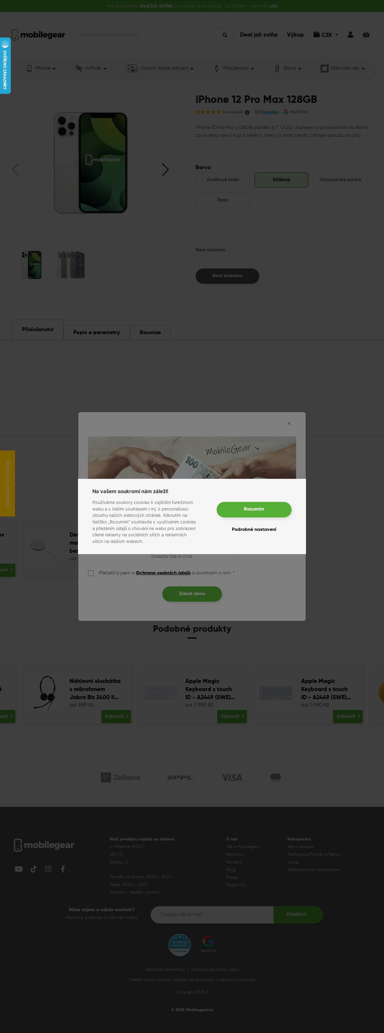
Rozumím (254, 509)
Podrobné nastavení (254, 530)
